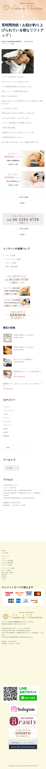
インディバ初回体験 (7, 560)
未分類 (5, 432)
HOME (3, 550)
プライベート (7, 425)
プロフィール (5, 556)
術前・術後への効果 (7, 572)
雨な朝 (22, 203)
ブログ (3, 579)
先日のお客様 (23, 197)
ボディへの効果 (11, 263)
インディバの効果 (9, 255)
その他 (12, 43)
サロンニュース (8, 410)
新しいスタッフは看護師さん (23, 359)
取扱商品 (4, 575)
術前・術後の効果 (12, 266)
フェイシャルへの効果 (13, 259)
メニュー (4, 558)
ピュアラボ (7, 421)
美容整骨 (6, 436)
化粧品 (5, 429)
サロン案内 (5, 553)
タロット (6, 418)
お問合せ (4, 577)
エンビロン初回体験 (7, 562)
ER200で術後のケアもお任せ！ (24, 335)
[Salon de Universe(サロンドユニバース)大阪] (23, 8)
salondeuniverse (14, 41)
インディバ (5, 43)
